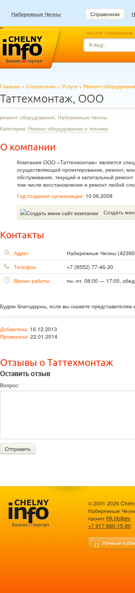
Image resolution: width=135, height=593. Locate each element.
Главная (10, 86)
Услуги (70, 86)
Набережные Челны (36, 14)
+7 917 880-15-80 (109, 525)
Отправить (18, 448)
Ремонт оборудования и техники (68, 128)
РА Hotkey (118, 518)
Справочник (105, 14)
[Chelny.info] (36, 513)
